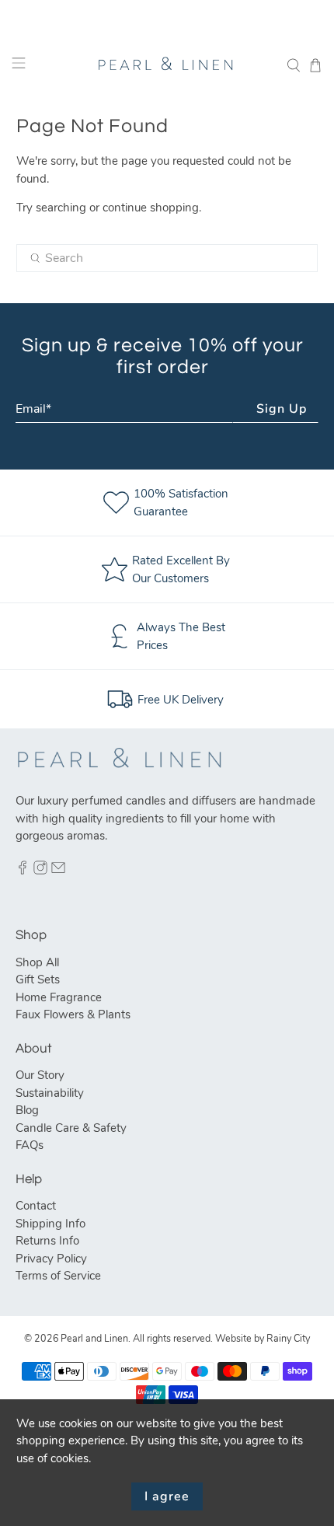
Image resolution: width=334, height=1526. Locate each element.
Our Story (40, 1075)
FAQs (29, 1145)
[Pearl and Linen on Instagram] (40, 870)
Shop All (37, 962)
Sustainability (50, 1093)
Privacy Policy (51, 1258)
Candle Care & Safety (71, 1128)
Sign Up (281, 408)
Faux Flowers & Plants (73, 1014)
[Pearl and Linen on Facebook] (23, 870)
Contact (36, 1205)
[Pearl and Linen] (167, 65)
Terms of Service (58, 1275)
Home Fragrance (59, 997)
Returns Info (47, 1240)
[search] (167, 258)
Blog (27, 1110)
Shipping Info (50, 1223)
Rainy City (288, 1338)
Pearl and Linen (94, 1338)
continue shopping (151, 207)
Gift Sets (38, 979)
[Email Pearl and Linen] (58, 870)
